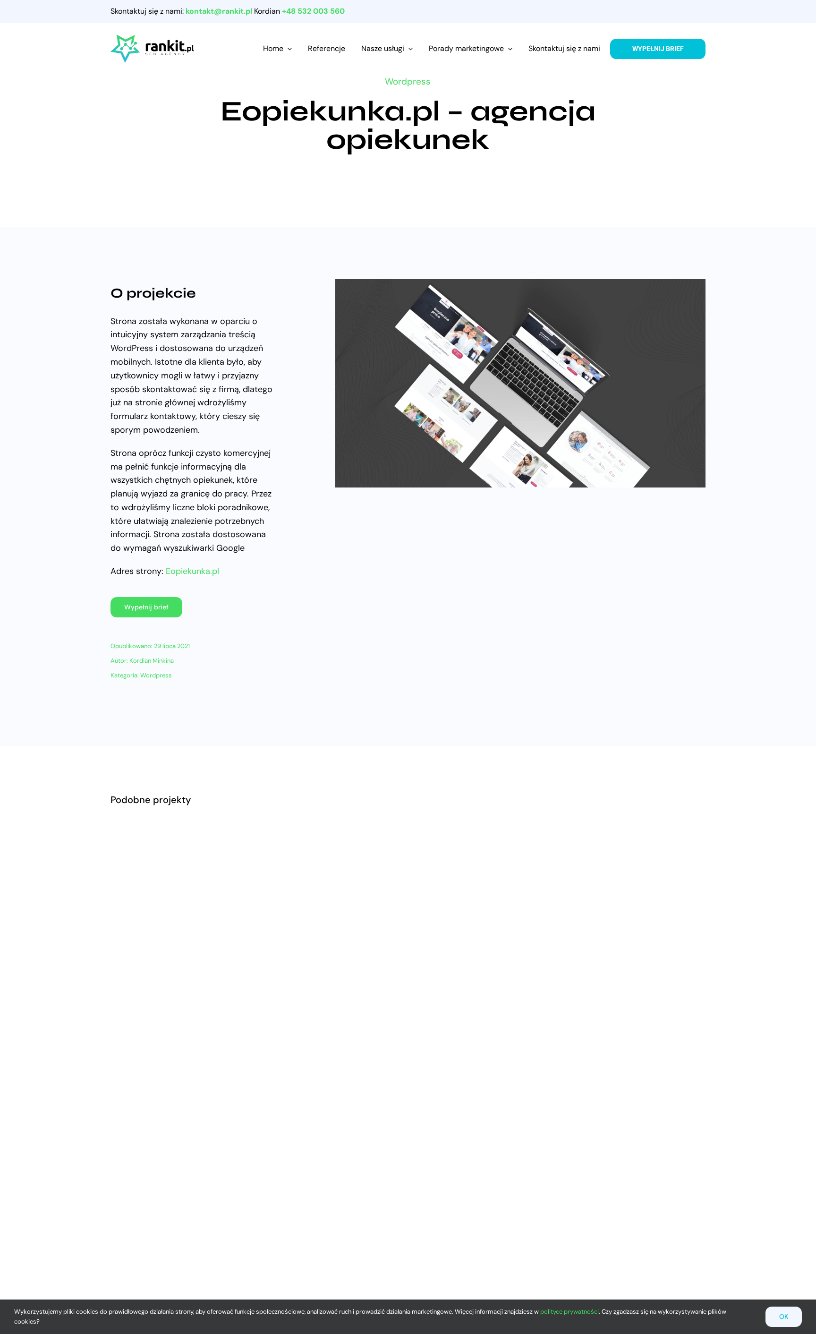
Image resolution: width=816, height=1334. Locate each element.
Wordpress (408, 81)
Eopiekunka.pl (192, 571)
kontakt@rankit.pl (219, 11)
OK (783, 1316)
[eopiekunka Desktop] (520, 283)
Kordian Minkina (151, 661)
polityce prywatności (569, 1312)
